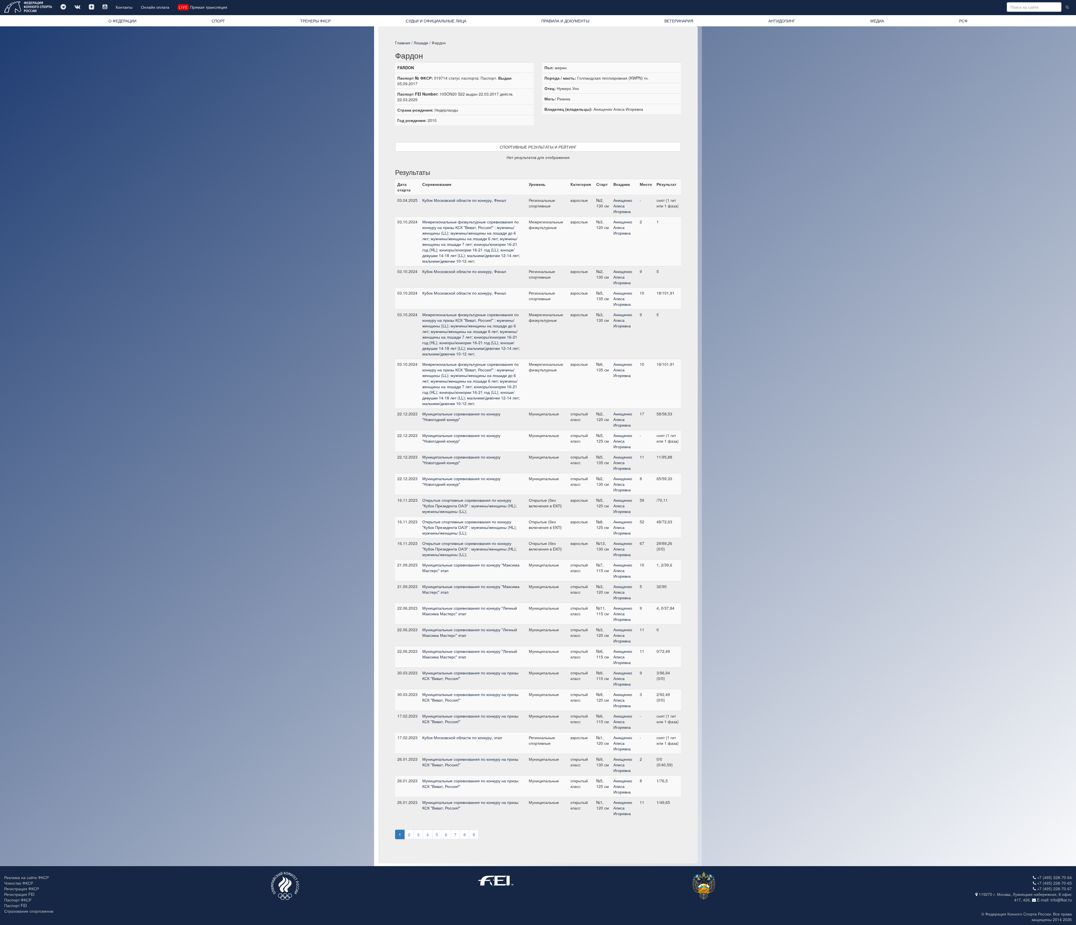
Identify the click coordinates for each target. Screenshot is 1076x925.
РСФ (963, 21)
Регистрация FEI (19, 894)
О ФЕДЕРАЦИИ (122, 21)
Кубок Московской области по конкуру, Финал (464, 200)
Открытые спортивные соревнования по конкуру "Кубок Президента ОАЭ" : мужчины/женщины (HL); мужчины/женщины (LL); (469, 505)
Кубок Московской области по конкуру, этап (462, 737)
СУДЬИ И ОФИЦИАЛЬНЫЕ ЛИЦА (436, 21)
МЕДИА (877, 21)
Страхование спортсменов (28, 911)
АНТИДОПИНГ (781, 21)
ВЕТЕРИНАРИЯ (678, 21)
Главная (402, 42)
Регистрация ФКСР (21, 888)
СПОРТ (218, 21)
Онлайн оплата (155, 7)
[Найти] (1067, 7)
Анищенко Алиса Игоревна (622, 205)
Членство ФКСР (18, 883)
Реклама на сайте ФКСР (26, 877)
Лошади (421, 42)
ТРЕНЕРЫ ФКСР (315, 21)
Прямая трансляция (203, 7)
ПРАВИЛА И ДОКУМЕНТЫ (565, 21)
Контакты (124, 7)
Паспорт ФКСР (17, 900)
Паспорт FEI (15, 905)
